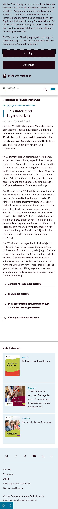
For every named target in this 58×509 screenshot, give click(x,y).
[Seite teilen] (10, 505)
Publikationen (11, 348)
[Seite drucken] (3, 505)
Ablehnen (29, 64)
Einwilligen (29, 53)
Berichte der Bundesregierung (22, 99)
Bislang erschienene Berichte (23, 317)
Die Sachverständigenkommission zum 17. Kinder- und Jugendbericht (28, 305)
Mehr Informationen (19, 75)
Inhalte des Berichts (18, 293)
